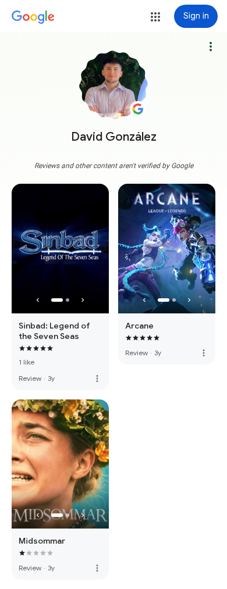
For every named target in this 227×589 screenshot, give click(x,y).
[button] (155, 16)
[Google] (33, 17)
